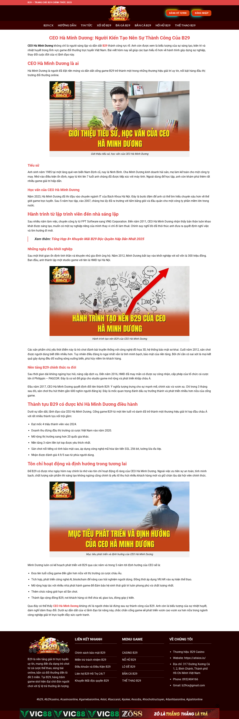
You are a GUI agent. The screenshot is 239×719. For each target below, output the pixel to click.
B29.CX (48, 25)
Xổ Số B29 (104, 25)
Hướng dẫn (67, 25)
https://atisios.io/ (195, 658)
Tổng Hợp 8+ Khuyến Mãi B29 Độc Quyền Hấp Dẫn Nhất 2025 (97, 239)
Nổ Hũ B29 (163, 25)
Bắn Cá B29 (143, 25)
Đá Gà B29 (123, 25)
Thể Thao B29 (185, 25)
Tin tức (86, 25)
